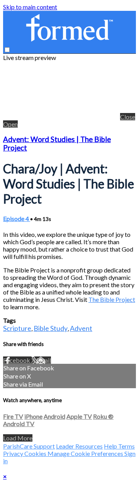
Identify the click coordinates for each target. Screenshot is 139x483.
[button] (7, 49)
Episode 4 (16, 218)
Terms (126, 446)
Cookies (35, 453)
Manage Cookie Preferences (85, 453)
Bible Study (51, 328)
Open (10, 124)
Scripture (17, 328)
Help (111, 446)
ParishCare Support (29, 446)
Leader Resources (79, 446)
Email (43, 360)
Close (127, 116)
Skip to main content (30, 6)
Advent (81, 328)
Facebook (17, 360)
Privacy (13, 453)
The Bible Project (111, 299)
